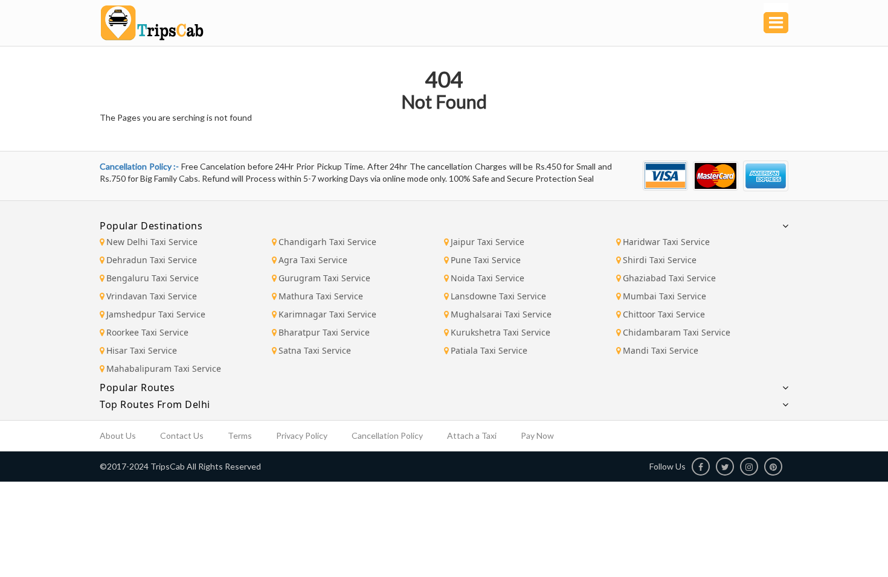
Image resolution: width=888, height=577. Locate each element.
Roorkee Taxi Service (147, 332)
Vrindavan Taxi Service (151, 296)
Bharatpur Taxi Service (324, 332)
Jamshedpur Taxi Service (155, 314)
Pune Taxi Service (486, 260)
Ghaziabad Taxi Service (669, 278)
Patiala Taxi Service (489, 350)
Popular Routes (137, 387)
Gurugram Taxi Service (324, 278)
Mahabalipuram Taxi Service (163, 368)
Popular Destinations (151, 225)
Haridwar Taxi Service (666, 241)
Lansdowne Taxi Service (498, 296)
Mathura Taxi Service (320, 296)
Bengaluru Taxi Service (152, 278)
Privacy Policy (301, 435)
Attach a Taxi (472, 435)
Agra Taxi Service (312, 260)
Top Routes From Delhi (155, 404)
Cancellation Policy (387, 435)
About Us (118, 435)
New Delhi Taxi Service (152, 241)
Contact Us (182, 435)
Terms (240, 435)
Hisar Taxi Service (141, 350)
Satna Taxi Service (314, 350)
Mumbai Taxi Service (664, 296)
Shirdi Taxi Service (660, 260)
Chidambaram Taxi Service (676, 332)
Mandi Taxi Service (660, 350)
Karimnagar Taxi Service (327, 314)
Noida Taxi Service (487, 278)
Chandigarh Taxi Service (327, 241)
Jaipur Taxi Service (487, 241)
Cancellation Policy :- (140, 166)
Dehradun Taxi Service (151, 260)
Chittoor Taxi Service (664, 314)
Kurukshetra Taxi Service (500, 332)
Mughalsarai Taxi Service (501, 314)
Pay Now (537, 435)
